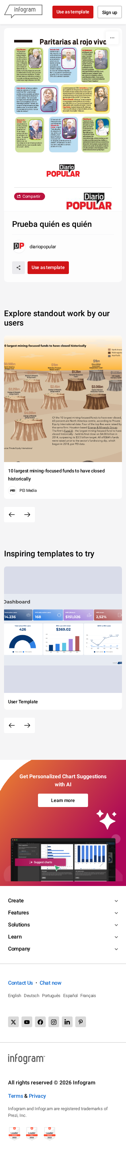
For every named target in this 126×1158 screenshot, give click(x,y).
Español (70, 995)
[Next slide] (27, 514)
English (14, 995)
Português (51, 995)
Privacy (37, 1096)
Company (19, 949)
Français (88, 995)
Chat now (50, 983)
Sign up (109, 12)
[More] (112, 37)
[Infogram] (23, 12)
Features (18, 912)
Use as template (73, 11)
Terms (15, 1096)
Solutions (19, 924)
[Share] (18, 267)
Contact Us (20, 983)
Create (16, 900)
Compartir (31, 196)
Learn (15, 936)
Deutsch (31, 995)
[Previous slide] (11, 514)
